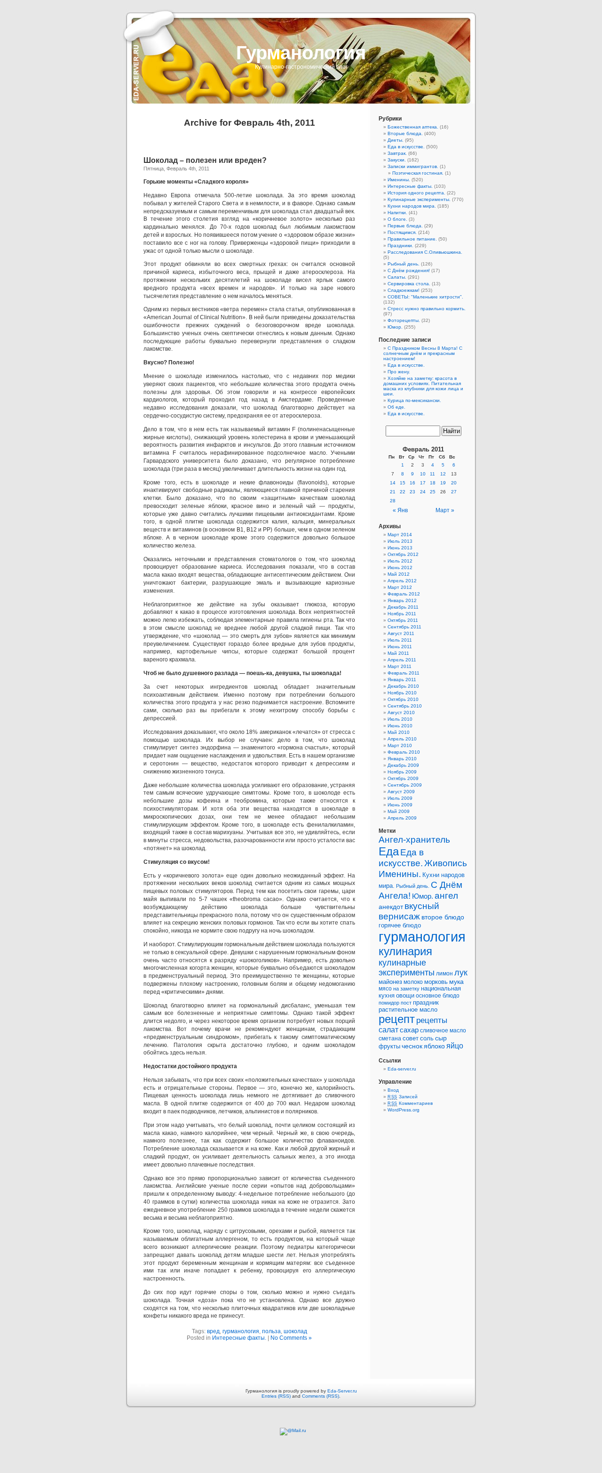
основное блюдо (437, 995)
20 (454, 482)
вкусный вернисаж (409, 911)
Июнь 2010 (400, 725)
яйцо (454, 1046)
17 (423, 482)
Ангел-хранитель (414, 839)
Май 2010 (399, 732)
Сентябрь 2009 (405, 785)
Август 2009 (401, 791)
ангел (446, 895)
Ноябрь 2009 (402, 771)
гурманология (240, 1331)
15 (402, 482)
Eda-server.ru (402, 1068)
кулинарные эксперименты (407, 967)
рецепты (431, 1020)
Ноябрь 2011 (402, 613)
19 (443, 482)
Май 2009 (399, 811)
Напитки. (397, 212)
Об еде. (396, 407)
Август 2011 (401, 633)
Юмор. (395, 327)
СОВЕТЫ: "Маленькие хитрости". (425, 296)
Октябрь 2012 (403, 554)
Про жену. (399, 371)
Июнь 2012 (400, 567)
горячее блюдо (400, 925)
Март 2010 (400, 745)
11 (432, 473)
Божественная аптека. (413, 126)
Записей (403, 1096)
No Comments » (291, 1338)
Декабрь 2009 (403, 765)
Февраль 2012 (404, 593)
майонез (390, 981)
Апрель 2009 (402, 818)
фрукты (389, 1046)
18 (433, 482)
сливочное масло (443, 1030)
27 (454, 491)
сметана (390, 1038)
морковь (436, 981)
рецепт (397, 1019)
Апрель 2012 (402, 580)
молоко (413, 982)
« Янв (400, 510)
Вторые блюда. (405, 133)
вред (213, 1331)
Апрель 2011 (402, 659)
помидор (389, 1003)
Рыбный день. (404, 263)
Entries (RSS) (276, 1396)
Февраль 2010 (404, 752)
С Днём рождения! (409, 270)
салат (388, 1030)
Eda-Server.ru (342, 1390)
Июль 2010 (400, 719)
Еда (389, 851)
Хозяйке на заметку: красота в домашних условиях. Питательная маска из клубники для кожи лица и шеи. (423, 386)
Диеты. (396, 140)
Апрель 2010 (402, 738)
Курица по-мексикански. (414, 400)
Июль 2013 (400, 541)
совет (411, 1038)
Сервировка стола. (409, 283)
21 (393, 491)
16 (412, 482)
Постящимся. (402, 232)
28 (393, 500)
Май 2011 (398, 653)
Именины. (399, 179)
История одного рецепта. (416, 192)
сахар (409, 1030)
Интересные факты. (239, 1338)
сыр (441, 1038)
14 (393, 482)
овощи (405, 995)
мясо (385, 988)
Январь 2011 (402, 679)
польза (271, 1331)
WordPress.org (404, 1109)
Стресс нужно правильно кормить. (427, 308)
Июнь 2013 (400, 547)
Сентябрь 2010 (405, 705)
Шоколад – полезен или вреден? (205, 160)
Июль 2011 (400, 640)
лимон (444, 973)
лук (460, 972)
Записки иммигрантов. (413, 166)
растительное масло (408, 1009)
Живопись (445, 863)
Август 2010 (401, 712)
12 (443, 473)
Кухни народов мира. (412, 206)
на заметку (406, 988)
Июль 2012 (400, 560)
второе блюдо (442, 917)
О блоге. (397, 219)
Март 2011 (400, 666)
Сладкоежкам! (404, 290)
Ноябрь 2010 (402, 692)
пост (406, 1003)
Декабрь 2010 (403, 686)
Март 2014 (400, 534)
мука (456, 981)
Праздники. (400, 245)
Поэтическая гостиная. (418, 173)
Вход (393, 1090)
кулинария (405, 951)
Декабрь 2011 (403, 607)
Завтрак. (397, 153)
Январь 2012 (402, 600)
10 (423, 473)
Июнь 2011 (400, 646)
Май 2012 (399, 574)
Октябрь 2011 (403, 620)
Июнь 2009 (400, 804)
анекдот (391, 906)
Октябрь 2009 (403, 778)
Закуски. (397, 159)
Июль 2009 (400, 798)
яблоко (434, 1046)
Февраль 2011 (404, 673)
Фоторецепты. (404, 320)
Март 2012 (400, 587)
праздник (426, 1002)
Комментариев (410, 1103)
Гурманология (301, 52)
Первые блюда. (405, 225)
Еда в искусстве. (406, 146)
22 (402, 491)
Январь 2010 (402, 758)
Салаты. (397, 277)
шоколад (295, 1331)
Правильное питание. (412, 238)
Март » (445, 510)
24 (423, 491)
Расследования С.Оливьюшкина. (425, 252)
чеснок (412, 1046)
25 (433, 491)
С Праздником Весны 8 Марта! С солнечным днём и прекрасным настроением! (422, 353)
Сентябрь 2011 (404, 626)
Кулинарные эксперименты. (419, 199)
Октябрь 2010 (403, 699)
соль (427, 1038)
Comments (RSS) (320, 1396)
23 (412, 491)
